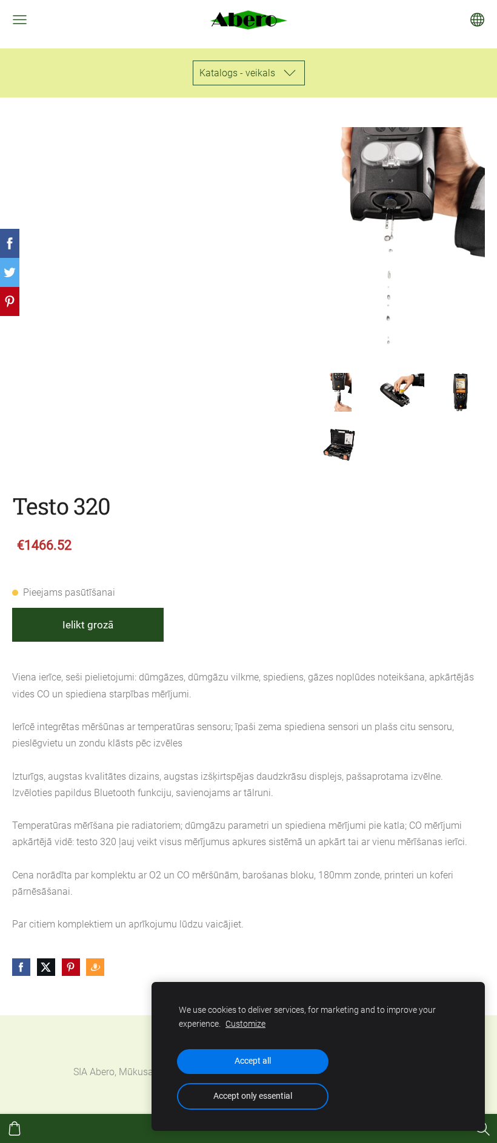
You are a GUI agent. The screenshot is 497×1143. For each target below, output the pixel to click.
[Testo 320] (339, 392)
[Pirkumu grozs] (14, 1128)
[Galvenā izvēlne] (19, 19)
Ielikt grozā (87, 625)
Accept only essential (252, 1096)
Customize (245, 1024)
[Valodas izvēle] (477, 19)
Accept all (253, 1061)
